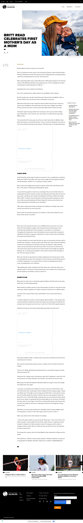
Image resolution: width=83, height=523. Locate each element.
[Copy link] (7, 52)
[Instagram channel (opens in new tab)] (39, 501)
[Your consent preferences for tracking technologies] (2, 521)
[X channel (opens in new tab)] (47, 501)
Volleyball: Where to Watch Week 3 (73, 106)
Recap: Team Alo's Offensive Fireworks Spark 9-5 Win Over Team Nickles (74, 124)
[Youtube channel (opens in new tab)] (50, 501)
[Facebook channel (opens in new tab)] (43, 501)
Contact (29, 495)
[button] (81, 1)
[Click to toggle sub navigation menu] (64, 6)
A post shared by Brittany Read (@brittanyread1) (35, 168)
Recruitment (30, 493)
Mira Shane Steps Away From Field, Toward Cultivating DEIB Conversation (74, 111)
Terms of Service (43, 493)
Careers (21, 500)
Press (20, 497)
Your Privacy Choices (45, 521)
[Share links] (4, 52)
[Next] (79, 463)
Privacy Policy (43, 495)
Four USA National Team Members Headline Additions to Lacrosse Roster (74, 117)
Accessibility (43, 498)
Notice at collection (33, 521)
